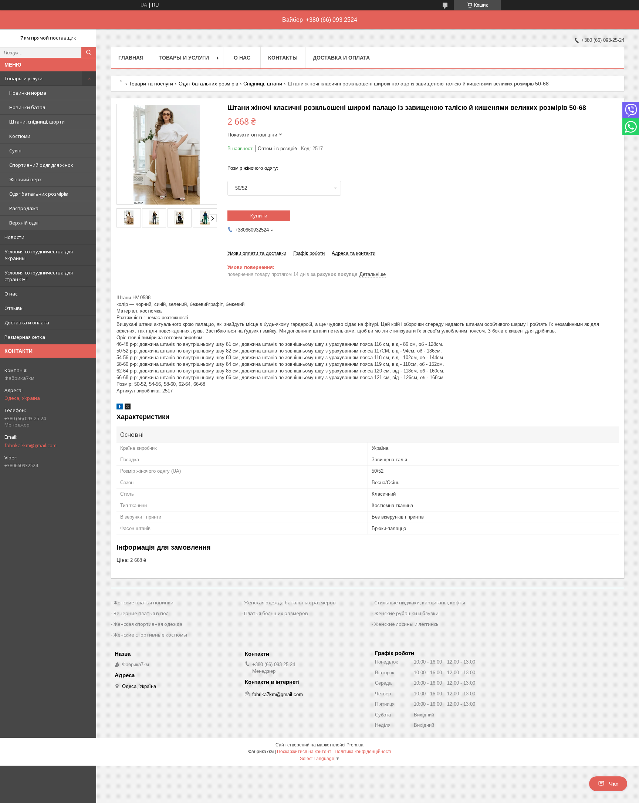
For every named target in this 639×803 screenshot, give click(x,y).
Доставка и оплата (26, 322)
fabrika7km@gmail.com (30, 445)
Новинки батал (27, 107)
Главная (130, 58)
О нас (10, 293)
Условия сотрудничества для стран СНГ (38, 276)
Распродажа (23, 208)
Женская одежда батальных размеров (290, 602)
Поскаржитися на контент (304, 751)
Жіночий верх (25, 179)
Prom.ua (355, 745)
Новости (14, 237)
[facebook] (119, 408)
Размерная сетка (24, 337)
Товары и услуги (23, 78)
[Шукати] (88, 52)
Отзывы (14, 308)
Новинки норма (27, 93)
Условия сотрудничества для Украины (38, 255)
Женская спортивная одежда (148, 624)
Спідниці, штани (262, 84)
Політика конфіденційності (363, 751)
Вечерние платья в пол (141, 613)
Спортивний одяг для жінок (41, 165)
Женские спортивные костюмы (150, 634)
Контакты (283, 58)
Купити (258, 215)
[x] (128, 408)
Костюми (19, 136)
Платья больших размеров (276, 613)
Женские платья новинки (143, 602)
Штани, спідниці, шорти (37, 121)
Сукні (15, 150)
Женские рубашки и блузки (406, 613)
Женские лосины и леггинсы (407, 624)
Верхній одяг (24, 222)
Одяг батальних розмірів (38, 193)
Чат (613, 784)
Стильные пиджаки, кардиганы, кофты (419, 602)
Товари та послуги (151, 84)
